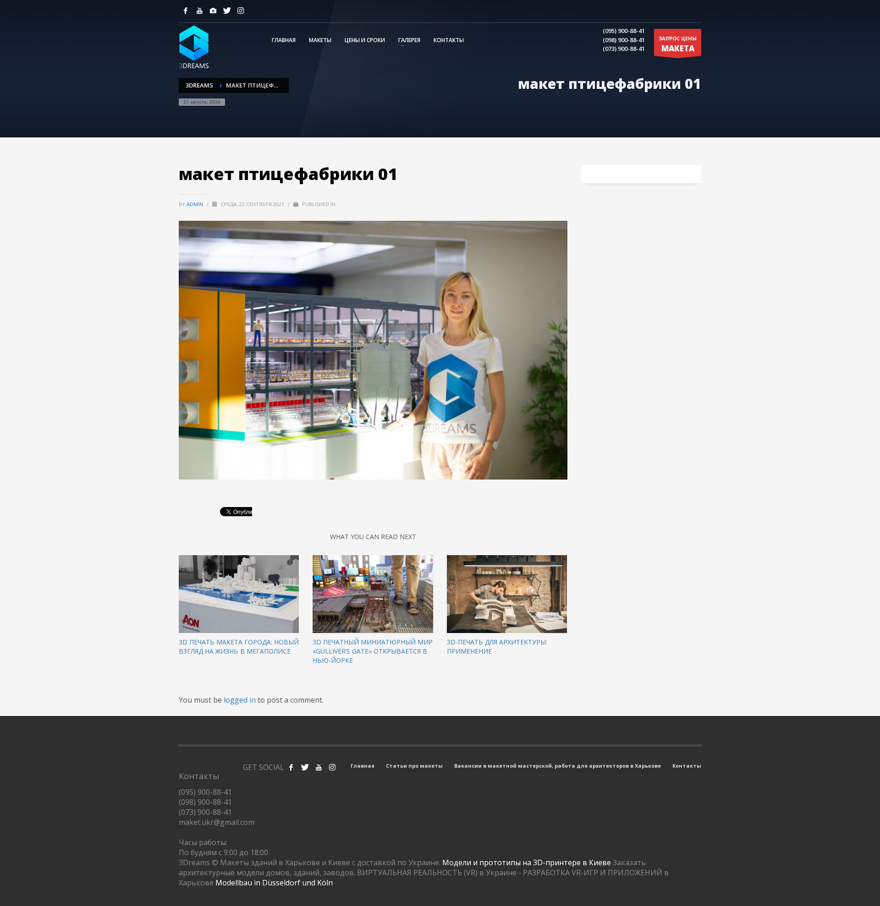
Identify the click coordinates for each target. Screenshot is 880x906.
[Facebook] (185, 10)
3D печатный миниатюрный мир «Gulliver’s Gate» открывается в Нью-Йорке (373, 651)
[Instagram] (213, 10)
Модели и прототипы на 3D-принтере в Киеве (526, 862)
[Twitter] (227, 10)
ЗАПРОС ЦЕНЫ (678, 44)
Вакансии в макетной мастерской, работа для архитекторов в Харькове (557, 765)
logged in (241, 700)
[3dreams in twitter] (305, 767)
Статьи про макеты (414, 765)
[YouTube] (199, 10)
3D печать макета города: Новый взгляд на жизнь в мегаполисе (239, 646)
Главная (362, 765)
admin (195, 204)
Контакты (686, 765)
